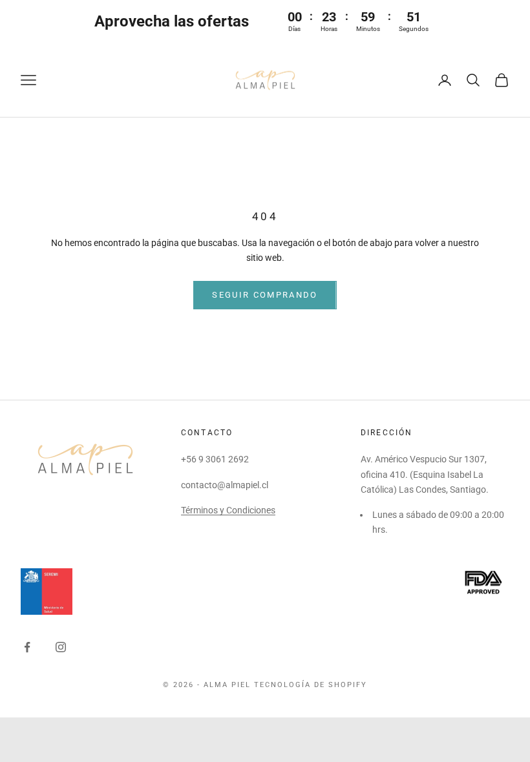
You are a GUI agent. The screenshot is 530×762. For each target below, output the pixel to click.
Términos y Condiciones (228, 510)
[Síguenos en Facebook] (27, 647)
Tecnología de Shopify (310, 685)
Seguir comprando (264, 295)
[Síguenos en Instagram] (60, 647)
